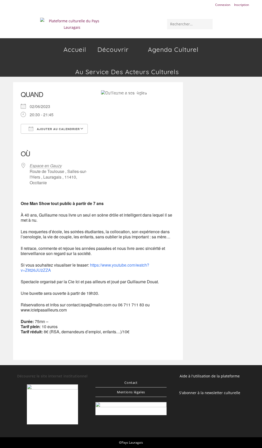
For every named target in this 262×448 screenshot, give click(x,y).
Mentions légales (131, 392)
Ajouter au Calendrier (58, 129)
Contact (130, 382)
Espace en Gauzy (46, 166)
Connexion (222, 5)
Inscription (241, 5)
